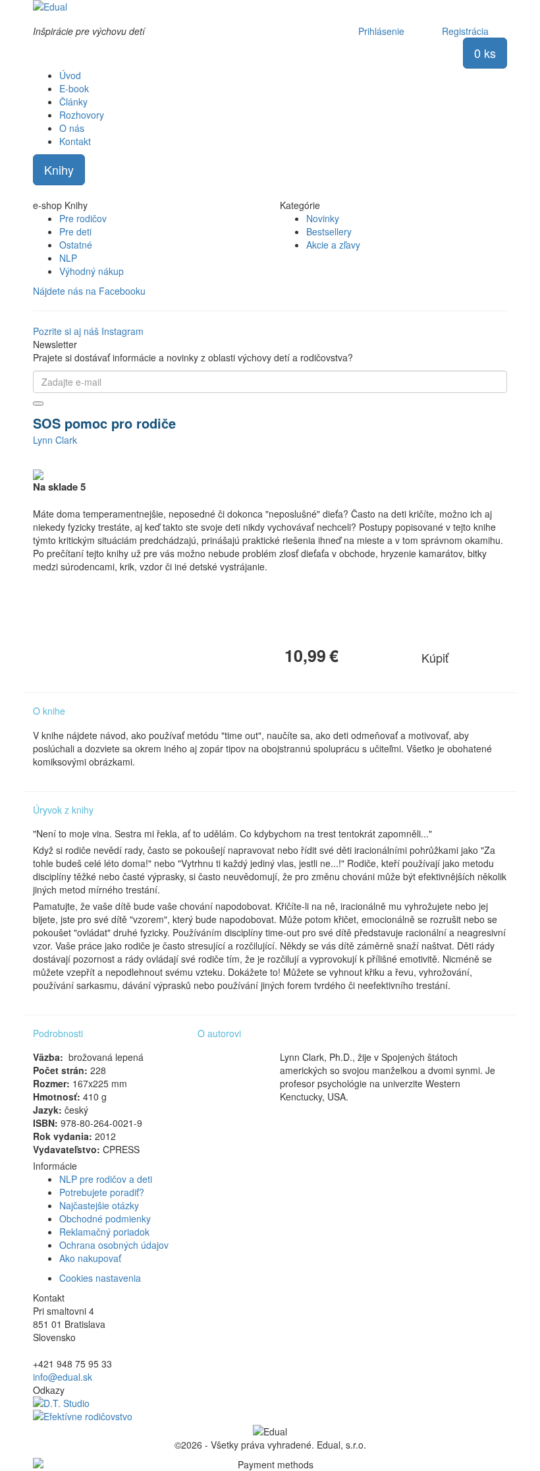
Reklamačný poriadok (104, 1231)
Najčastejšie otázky (99, 1205)
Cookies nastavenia (100, 1277)
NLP (68, 257)
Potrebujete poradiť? (101, 1192)
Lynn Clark (55, 439)
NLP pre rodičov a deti (105, 1179)
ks (485, 52)
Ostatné (75, 244)
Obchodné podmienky (105, 1218)
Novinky (322, 218)
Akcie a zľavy (333, 244)
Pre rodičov (83, 218)
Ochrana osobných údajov (114, 1244)
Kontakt (75, 141)
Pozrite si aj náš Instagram (88, 331)
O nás (71, 128)
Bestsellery (329, 231)
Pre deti (75, 231)
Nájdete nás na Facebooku (89, 290)
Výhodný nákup (91, 271)
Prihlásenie (381, 31)
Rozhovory (81, 114)
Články (73, 101)
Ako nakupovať (90, 1258)
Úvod (70, 75)
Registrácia (465, 31)
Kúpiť (434, 657)
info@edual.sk (62, 1376)
